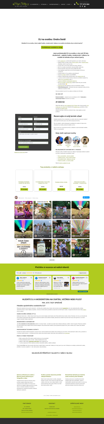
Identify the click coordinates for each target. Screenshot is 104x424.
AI (63, 85)
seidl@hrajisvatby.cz (52, 412)
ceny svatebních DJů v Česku (71, 105)
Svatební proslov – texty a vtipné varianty (66, 157)
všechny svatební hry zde (64, 163)
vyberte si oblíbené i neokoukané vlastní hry (67, 81)
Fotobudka (44, 4)
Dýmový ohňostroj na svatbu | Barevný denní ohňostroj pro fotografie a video (25, 376)
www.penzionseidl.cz (77, 410)
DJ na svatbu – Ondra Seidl (52, 415)
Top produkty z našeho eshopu (52, 167)
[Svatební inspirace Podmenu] (59, 4)
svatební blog (76, 107)
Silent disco (69, 82)
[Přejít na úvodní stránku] (21, 4)
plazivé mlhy (80, 76)
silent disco (36, 341)
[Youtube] (84, 6)
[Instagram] (80, 6)
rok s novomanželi (65, 79)
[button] (24, 189)
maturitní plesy (85, 62)
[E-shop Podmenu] (71, 4)
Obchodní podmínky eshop (27, 412)
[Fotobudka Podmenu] (47, 4)
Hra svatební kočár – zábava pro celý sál (66, 159)
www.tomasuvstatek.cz (77, 412)
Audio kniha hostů (68, 145)
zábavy (84, 309)
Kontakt (63, 4)
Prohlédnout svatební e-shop (52, 47)
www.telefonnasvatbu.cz (77, 408)
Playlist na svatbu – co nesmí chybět (65, 160)
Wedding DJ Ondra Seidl (19, 152)
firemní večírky (75, 62)
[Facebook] (82, 6)
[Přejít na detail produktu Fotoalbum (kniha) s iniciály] (61, 175)
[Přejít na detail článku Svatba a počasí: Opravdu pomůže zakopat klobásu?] (52, 365)
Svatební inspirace (53, 4)
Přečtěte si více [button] (20, 288)
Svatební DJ (65, 308)
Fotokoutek (60, 85)
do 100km (64, 74)
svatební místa (64, 108)
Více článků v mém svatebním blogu (52, 395)
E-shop (68, 4)
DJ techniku (67, 333)
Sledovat (87, 197)
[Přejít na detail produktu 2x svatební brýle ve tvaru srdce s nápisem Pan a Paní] (43, 175)
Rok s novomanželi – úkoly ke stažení (66, 155)
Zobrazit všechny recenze (52, 293)
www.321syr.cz (77, 406)
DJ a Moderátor (34, 4)
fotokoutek (31, 341)
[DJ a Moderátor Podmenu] (39, 4)
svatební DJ (62, 60)
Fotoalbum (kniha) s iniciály (61, 182)
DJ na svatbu (62, 82)
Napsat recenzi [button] (83, 273)
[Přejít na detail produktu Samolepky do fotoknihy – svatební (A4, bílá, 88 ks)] (24, 175)
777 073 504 (84, 4)
